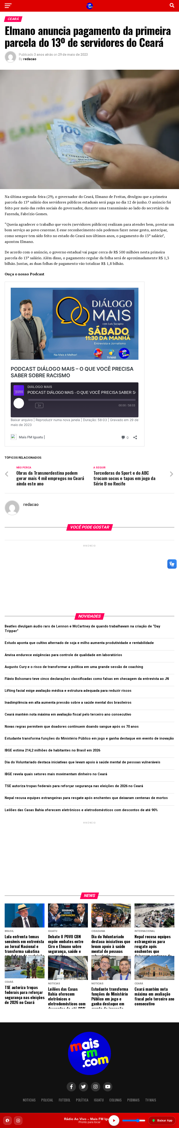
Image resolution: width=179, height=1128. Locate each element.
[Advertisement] (89, 577)
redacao (29, 59)
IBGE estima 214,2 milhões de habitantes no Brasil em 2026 (52, 750)
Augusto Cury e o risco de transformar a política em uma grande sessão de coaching (74, 667)
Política (82, 1099)
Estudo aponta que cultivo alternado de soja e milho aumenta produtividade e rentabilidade (79, 643)
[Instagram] (18, 1120)
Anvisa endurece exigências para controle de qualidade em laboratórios (63, 655)
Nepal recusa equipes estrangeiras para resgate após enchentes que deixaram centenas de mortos (86, 798)
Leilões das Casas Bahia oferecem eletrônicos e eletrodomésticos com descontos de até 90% (81, 810)
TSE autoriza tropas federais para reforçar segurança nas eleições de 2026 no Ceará (74, 786)
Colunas (115, 1099)
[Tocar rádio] (114, 1120)
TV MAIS (150, 1099)
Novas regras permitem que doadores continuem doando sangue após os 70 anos (72, 727)
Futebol (64, 1099)
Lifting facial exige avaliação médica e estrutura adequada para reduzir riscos (68, 691)
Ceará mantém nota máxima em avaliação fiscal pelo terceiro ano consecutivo (68, 714)
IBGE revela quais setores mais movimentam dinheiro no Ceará (56, 774)
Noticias (29, 1099)
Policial (47, 1099)
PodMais (133, 1099)
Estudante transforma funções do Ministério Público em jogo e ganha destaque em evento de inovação (89, 738)
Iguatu (99, 1099)
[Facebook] (7, 1120)
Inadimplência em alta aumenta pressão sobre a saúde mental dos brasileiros (68, 703)
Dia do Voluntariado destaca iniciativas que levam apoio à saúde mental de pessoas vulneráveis (82, 762)
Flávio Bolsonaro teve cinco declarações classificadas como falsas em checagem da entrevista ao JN (87, 679)
